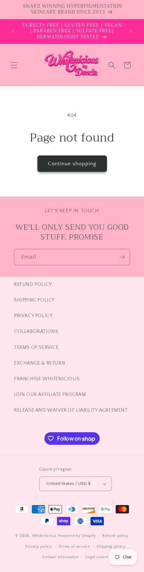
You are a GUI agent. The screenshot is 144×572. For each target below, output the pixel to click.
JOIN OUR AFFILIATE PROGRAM (50, 394)
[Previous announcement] (13, 31)
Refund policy (115, 536)
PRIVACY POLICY (33, 316)
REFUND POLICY (33, 284)
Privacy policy (38, 546)
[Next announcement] (131, 31)
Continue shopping (72, 164)
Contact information (60, 557)
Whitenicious (45, 536)
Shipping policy (110, 546)
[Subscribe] (122, 257)
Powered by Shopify (77, 536)
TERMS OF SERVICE (36, 347)
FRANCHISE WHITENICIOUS (46, 379)
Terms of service (74, 546)
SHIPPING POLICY (34, 300)
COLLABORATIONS (36, 331)
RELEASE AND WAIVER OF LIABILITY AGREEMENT (71, 410)
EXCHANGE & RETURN (39, 363)
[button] (14, 65)
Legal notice (96, 557)
